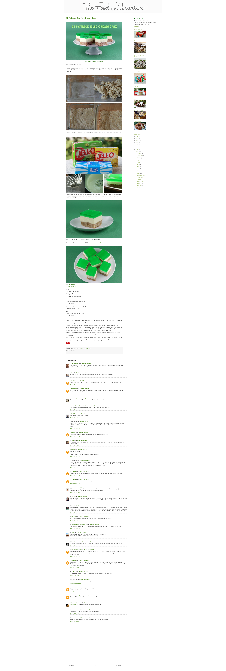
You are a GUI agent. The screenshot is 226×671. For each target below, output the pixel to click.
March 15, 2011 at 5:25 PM (75, 436)
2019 (137, 136)
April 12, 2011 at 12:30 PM (75, 575)
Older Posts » (118, 665)
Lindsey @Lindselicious (76, 405)
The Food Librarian (76, 602)
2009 (137, 190)
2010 (137, 188)
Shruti (73, 532)
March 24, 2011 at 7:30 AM (75, 556)
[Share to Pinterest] (74, 350)
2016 (137, 140)
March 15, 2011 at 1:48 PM (75, 394)
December (139, 153)
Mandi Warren (74, 604)
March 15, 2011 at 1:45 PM (75, 384)
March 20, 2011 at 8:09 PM (75, 528)
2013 (137, 147)
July (138, 164)
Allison (73, 496)
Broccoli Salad (140, 181)
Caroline (73, 487)
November (139, 155)
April (138, 171)
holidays (86, 348)
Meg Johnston (74, 413)
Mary (72, 398)
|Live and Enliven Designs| (120, 669)
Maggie (73, 449)
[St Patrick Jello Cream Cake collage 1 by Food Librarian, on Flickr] (94, 130)
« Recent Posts (70, 665)
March (138, 173)
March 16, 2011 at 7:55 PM (75, 483)
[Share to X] (70, 350)
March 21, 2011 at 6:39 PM (75, 545)
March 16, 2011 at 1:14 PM (75, 475)
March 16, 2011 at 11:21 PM (75, 492)
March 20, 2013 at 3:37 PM (75, 613)
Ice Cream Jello (97, 243)
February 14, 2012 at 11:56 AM (75, 583)
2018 (137, 138)
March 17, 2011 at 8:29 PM (75, 520)
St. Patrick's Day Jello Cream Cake (81, 18)
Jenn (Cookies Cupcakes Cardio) (79, 524)
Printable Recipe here (71, 286)
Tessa (73, 440)
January (139, 185)
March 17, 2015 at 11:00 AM (75, 621)
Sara (72, 372)
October (139, 158)
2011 (137, 151)
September (140, 160)
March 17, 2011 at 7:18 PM (75, 512)
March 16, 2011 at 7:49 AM (75, 456)
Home (94, 665)
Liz (72, 505)
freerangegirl (74, 388)
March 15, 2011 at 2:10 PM (75, 409)
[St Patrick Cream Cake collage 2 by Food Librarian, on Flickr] (94, 192)
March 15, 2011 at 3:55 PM (75, 428)
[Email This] (67, 350)
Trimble (73, 587)
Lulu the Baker (75, 541)
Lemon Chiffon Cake (76, 549)
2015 (137, 142)
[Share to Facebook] (72, 350)
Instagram (136, 26)
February (139, 183)
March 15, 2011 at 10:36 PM (75, 445)
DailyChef (74, 516)
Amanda (73, 571)
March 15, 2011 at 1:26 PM (75, 376)
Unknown (73, 432)
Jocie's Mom (74, 380)
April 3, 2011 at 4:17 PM (74, 567)
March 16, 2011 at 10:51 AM (75, 467)
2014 (137, 144)
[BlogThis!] (69, 350)
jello (89, 348)
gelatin (82, 348)
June (138, 166)
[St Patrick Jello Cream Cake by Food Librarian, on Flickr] (94, 59)
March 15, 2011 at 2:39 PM (75, 417)
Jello (83, 68)
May (138, 168)
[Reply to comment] (86, 363)
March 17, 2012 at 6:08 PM (75, 591)
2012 (137, 149)
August (139, 162)
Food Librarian (103, 669)
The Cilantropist (74, 363)
